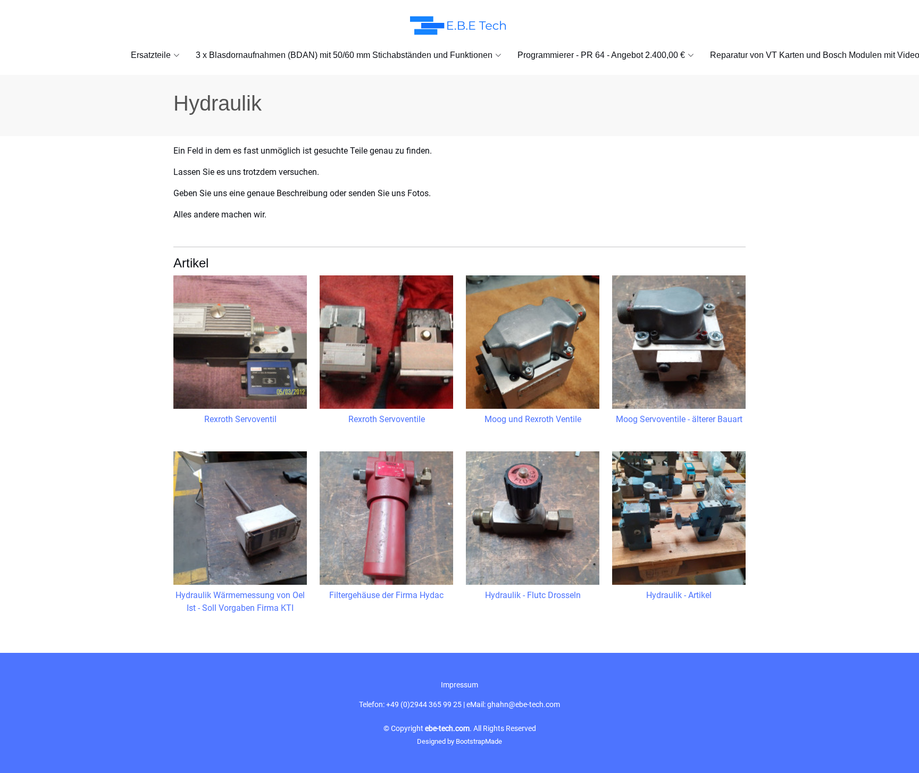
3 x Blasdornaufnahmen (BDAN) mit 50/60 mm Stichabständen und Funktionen (344, 55)
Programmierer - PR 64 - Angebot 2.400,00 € (601, 55)
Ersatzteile (151, 55)
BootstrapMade (479, 741)
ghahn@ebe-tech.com (523, 704)
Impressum (459, 684)
